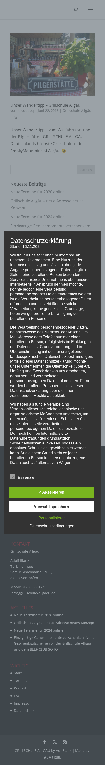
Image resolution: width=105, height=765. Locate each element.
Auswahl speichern (51, 507)
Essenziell (27, 477)
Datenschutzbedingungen (52, 526)
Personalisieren (52, 518)
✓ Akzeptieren (51, 492)
